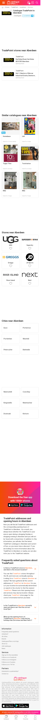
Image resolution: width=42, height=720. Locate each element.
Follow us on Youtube (8, 662)
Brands (4, 639)
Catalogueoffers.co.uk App (10, 641)
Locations (23, 7)
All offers (4, 636)
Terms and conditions (11, 714)
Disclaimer (35, 712)
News (3, 648)
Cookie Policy (32, 714)
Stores (7, 7)
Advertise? (5, 634)
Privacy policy (23, 714)
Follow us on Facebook (9, 657)
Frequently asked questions (10, 631)
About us (4, 643)
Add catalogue (6, 646)
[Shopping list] (32, 2)
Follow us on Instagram (9, 659)
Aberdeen (28, 568)
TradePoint (14, 7)
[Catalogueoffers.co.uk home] (13, 3)
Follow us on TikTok (8, 664)
